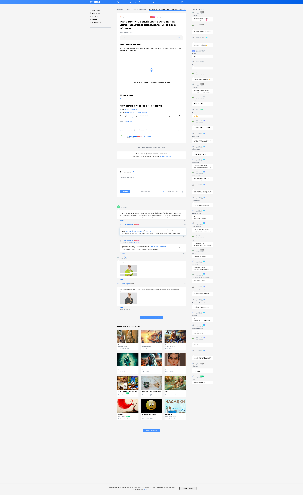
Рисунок (194, 64)
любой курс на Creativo (127, 118)
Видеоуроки (96, 10)
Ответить (122, 220)
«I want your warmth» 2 (197, 341)
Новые (129, 202)
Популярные (122, 202)
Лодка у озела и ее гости (198, 100)
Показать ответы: (125, 309)
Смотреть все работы (151, 430)
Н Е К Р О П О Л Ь (196, 188)
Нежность (194, 315)
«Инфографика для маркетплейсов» (136, 112)
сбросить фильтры (165, 156)
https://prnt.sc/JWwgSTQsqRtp (158, 246)
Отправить (125, 191)
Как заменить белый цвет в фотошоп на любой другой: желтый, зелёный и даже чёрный (179, 9)
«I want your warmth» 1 (197, 353)
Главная (120, 9)
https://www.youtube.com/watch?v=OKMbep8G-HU (139, 231)
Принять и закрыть (188, 488)
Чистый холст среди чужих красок (200, 277)
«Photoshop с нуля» (131, 109)
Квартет (194, 53)
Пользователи (96, 22)
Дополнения (96, 13)
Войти (184, 2)
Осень (193, 379)
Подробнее (147, 489)
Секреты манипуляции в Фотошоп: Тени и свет (202, 239)
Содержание (128, 38)
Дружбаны (195, 112)
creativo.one (129, 121)
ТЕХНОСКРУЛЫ (196, 124)
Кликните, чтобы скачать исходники (131, 99)
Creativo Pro (96, 17)
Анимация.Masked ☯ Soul (198, 290)
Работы (94, 19)
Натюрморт (195, 15)
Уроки (128, 9)
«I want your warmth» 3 (197, 328)
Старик (194, 253)
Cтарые (135, 202)
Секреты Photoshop (139, 9)
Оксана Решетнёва (145, 17)
